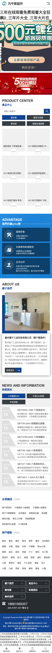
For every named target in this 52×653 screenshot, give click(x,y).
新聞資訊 (32, 651)
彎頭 (24, 568)
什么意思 (28, 562)
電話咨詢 (6, 651)
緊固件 (5, 557)
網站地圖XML (32, 628)
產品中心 (19, 651)
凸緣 (11, 568)
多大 (43, 562)
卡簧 (4, 562)
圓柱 (17, 551)
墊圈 (17, 546)
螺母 (24, 540)
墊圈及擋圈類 (38, 123)
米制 (24, 546)
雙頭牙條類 (38, 117)
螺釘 (17, 540)
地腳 (24, 551)
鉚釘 (39, 557)
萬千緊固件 (7, 507)
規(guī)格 (41, 546)
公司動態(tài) (13, 396)
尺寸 (31, 551)
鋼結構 (47, 557)
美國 (26, 557)
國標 (33, 557)
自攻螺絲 (22, 513)
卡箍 (4, 568)
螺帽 (4, 551)
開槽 (4, 546)
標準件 (12, 562)
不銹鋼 (32, 546)
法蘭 (11, 546)
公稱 (44, 568)
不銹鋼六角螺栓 (39, 507)
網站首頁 (45, 651)
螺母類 (14, 123)
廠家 (19, 562)
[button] (23, 92)
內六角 (45, 551)
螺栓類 (14, 117)
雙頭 (13, 557)
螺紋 (37, 540)
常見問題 (14, 402)
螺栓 (4, 540)
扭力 (19, 557)
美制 (37, 551)
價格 (37, 568)
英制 (17, 568)
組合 (11, 551)
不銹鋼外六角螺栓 (22, 507)
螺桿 (31, 568)
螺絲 (11, 540)
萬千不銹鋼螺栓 (9, 513)
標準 (31, 540)
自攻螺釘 (46, 540)
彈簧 (36, 562)
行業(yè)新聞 (38, 396)
